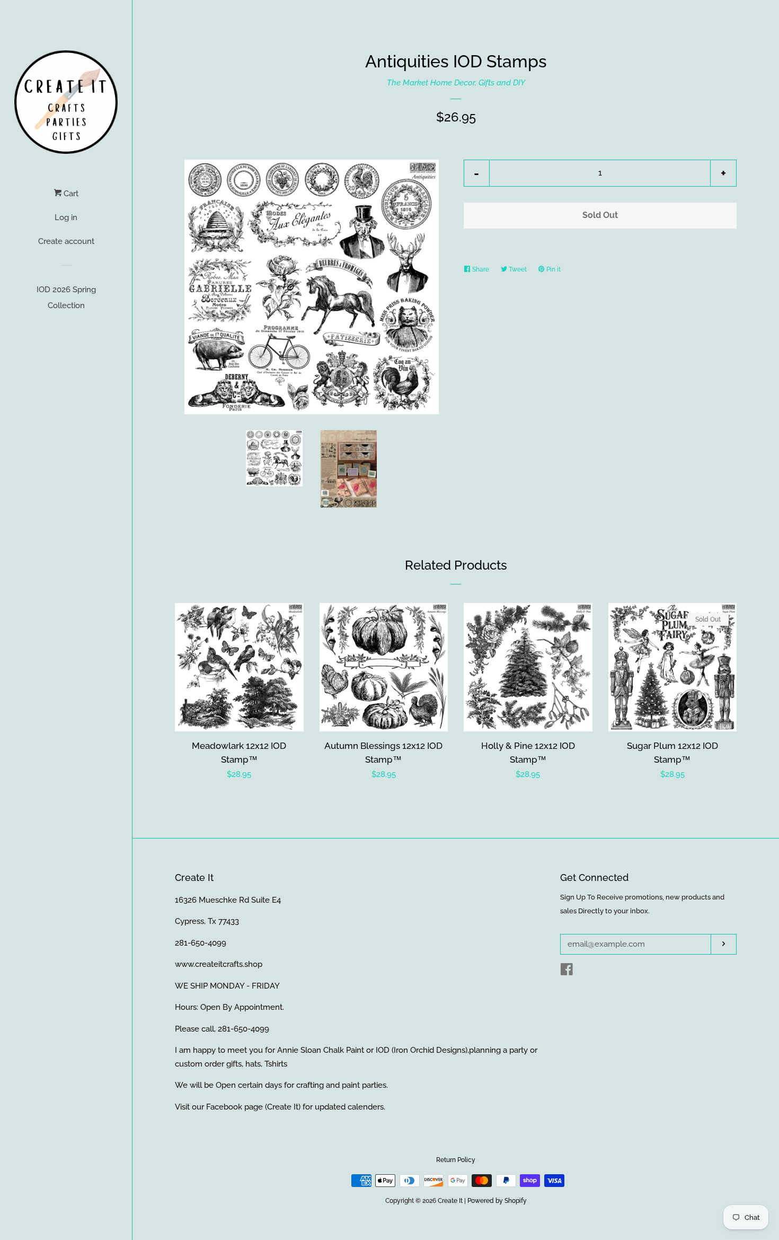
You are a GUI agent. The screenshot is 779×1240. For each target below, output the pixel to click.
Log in (66, 217)
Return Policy (455, 1160)
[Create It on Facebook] (566, 971)
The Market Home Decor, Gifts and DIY (456, 83)
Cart (69, 193)
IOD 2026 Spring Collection (66, 297)
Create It (450, 1200)
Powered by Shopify (497, 1200)
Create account (66, 241)
